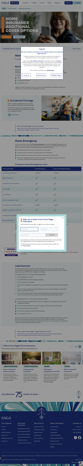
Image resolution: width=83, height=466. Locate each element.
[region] (42, 63)
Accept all (26, 75)
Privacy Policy (26, 245)
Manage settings (56, 75)
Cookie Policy (50, 70)
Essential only (41, 75)
